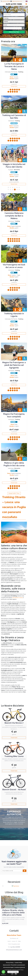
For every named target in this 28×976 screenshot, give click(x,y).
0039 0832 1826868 (6, 1)
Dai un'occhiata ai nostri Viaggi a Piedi (14, 828)
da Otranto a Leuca (17, 597)
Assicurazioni (6, 965)
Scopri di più (14, 86)
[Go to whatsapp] (3, 972)
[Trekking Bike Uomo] (14, 748)
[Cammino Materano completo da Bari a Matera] (14, 202)
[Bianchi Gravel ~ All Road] (14, 781)
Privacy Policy (10, 962)
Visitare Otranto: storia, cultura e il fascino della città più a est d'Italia (13, 912)
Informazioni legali (8, 967)
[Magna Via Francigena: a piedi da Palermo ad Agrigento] (14, 351)
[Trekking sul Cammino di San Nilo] (14, 104)
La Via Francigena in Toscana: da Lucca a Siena (14, 66)
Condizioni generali (19, 967)
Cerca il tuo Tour (14, 32)
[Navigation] (26, 4)
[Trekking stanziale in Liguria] (14, 303)
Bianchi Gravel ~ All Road (14, 789)
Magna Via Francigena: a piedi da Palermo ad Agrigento (14, 365)
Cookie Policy (18, 962)
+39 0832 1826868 (15, 947)
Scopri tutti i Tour (14, 493)
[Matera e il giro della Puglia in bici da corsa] (14, 452)
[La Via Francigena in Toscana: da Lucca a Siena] (14, 53)
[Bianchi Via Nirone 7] (14, 714)
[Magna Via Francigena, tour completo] (14, 403)
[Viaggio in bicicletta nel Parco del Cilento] (14, 153)
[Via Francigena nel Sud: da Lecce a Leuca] (14, 254)
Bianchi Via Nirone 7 (14, 723)
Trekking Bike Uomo (14, 756)
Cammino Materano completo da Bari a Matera (14, 216)
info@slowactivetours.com (17, 1)
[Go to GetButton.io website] (3, 974)
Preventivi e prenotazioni (18, 965)
